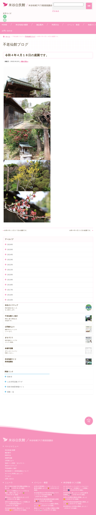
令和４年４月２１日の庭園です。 (81, 230)
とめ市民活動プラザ (15, 382)
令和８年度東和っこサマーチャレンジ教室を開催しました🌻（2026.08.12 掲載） (46, 488)
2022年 (10, 265)
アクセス (55, 11)
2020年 (10, 275)
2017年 (10, 290)
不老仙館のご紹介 (11, 468)
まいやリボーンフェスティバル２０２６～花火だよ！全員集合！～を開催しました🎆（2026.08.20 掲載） (76, 488)
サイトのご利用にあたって (14, 473)
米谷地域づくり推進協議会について (17, 471)
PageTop (89, 420)
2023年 (10, 260)
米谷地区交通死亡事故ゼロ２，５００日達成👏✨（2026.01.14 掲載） (17, 509)
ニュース (9, 483)
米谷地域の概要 (10, 450)
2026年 (10, 244)
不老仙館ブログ (30, 36)
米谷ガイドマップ (11, 466)
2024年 (10, 255)
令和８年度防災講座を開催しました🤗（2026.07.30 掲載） (75, 498)
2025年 (10, 249)
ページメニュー (12, 446)
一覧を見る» (24, 61)
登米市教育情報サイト (15, 387)
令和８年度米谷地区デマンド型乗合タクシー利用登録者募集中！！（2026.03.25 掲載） (17, 503)
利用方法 (8, 455)
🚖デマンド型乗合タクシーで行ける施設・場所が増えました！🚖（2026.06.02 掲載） (17, 492)
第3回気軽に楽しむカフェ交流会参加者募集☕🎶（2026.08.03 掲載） (75, 494)
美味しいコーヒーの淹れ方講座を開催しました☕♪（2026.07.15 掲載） (46, 509)
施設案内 (8, 453)
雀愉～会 (10, 392)
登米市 (9, 377)
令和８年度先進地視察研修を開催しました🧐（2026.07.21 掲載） (76, 503)
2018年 (10, 285)
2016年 (10, 295)
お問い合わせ (9, 479)
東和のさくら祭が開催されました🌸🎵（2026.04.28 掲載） (17, 498)
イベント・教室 (41, 483)
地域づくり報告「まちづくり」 (15, 463)
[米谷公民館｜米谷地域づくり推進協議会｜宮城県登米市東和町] (27, 6)
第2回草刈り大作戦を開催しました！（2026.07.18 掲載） (75, 507)
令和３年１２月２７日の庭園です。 (15, 230)
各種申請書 (8, 458)
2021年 (10, 270)
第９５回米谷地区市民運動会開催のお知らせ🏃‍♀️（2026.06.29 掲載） (17, 487)
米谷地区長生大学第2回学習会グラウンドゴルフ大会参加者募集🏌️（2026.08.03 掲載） (46, 494)
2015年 (10, 300)
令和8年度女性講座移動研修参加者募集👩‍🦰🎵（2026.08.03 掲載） (46, 500)
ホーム (8, 36)
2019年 (10, 280)
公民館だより (9, 460)
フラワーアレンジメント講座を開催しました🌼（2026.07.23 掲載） (46, 504)
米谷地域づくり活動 (72, 483)
